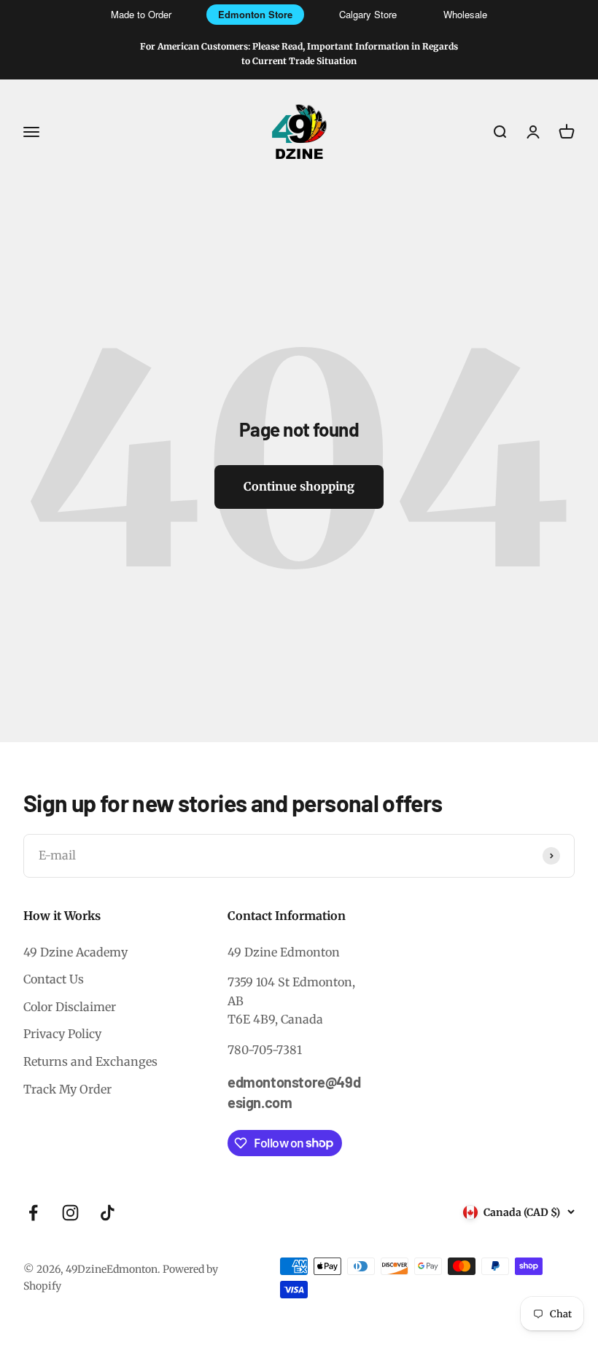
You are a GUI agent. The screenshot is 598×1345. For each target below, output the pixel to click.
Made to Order (141, 14)
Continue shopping (299, 486)
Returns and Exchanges (90, 1061)
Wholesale (465, 14)
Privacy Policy (62, 1033)
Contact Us (53, 979)
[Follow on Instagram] (70, 1213)
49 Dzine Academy (75, 952)
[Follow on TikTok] (107, 1213)
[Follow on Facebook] (33, 1213)
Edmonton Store (255, 14)
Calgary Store (368, 14)
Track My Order (67, 1089)
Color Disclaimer (69, 1006)
